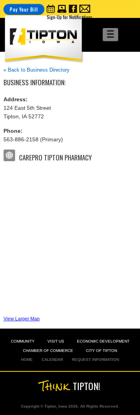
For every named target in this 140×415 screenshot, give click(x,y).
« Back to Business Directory (37, 70)
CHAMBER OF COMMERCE (48, 350)
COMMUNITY (23, 341)
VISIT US (55, 341)
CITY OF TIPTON (101, 350)
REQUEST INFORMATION (95, 359)
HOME (27, 359)
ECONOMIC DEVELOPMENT (103, 341)
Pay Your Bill (24, 9)
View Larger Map (22, 318)
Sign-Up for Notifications (70, 17)
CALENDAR (52, 359)
